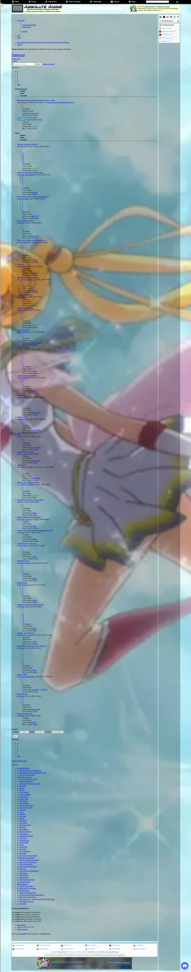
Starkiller (34, 371)
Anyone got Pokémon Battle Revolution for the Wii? (35, 530)
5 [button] (17, 80)
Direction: (48, 732)
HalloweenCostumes (168, 31)
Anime (33, 2)
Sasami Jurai (23, 199)
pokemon (20, 264)
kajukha (22, 223)
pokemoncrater (22, 583)
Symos (21, 533)
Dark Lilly (22, 120)
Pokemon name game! (25, 308)
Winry (21, 310)
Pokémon (18, 55)
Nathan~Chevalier (25, 519)
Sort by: (32, 732)
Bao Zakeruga (24, 332)
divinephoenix (24, 378)
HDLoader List (116, 949)
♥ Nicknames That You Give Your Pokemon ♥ (33, 197)
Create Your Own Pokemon (26, 543)
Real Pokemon (22, 694)
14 (23, 622)
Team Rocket (21, 465)
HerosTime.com (166, 34)
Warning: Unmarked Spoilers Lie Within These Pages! (43, 11)
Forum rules (16, 59)
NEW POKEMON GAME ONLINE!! (29, 517)
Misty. (19, 434)
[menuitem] (29, 25)
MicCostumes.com (167, 38)
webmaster (23, 102)
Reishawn (22, 297)
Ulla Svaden (23, 546)
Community (97, 2)
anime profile (149, 7)
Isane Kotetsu (36, 709)
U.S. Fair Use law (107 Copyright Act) (114, 955)
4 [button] (17, 78)
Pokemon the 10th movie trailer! (28, 482)
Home (17, 2)
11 (23, 157)
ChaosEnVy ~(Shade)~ (39, 690)
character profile (163, 7)
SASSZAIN (35, 168)
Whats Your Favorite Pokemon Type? (30, 173)
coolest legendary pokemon (27, 376)
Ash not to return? (23, 330)
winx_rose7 (23, 397)
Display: (16, 732)
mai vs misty (21, 395)
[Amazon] (178, 17)
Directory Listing (140, 949)
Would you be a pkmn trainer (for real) (30, 604)
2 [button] (17, 74)
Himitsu (21, 607)
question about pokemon (26, 633)
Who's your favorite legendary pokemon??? (32, 240)
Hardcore (34, 260)
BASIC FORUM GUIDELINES (27, 118)
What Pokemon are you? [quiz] (28, 277)
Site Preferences (167, 21)
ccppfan (34, 513)
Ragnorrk (34, 192)
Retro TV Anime (75, 2)
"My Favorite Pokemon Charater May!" (30, 500)
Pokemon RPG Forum (24, 295)
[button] (18, 84)
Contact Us (73, 952)
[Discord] (174, 17)
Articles (116, 2)
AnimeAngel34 (36, 343)
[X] (164, 17)
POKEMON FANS (23, 561)
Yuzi (20, 454)
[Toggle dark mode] (177, 2)
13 (23, 162)
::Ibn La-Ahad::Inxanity (27, 677)
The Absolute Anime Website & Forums (60, 102)
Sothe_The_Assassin (26, 635)
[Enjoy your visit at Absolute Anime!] (43, 7)
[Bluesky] (167, 17)
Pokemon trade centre (25, 714)
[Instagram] (171, 17)
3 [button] (17, 76)
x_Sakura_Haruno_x (26, 280)
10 (23, 155)
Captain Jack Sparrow (27, 175)
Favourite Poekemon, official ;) (27, 144)
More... (133, 2)
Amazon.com (166, 28)
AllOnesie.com (166, 41)
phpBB (23, 934)
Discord (60, 49)
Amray (21, 437)
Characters (52, 2)
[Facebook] (160, 17)
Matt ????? (35, 216)
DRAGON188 (36, 413)
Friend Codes (22, 674)
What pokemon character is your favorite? (31, 646)
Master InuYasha (25, 563)
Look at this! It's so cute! (25, 452)
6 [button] (17, 82)
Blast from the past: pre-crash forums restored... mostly (36, 100)
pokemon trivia (22, 417)
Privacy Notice (82, 952)
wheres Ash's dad (23, 347)
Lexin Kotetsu (36, 430)
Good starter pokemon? (25, 221)
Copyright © (54, 952)
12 (23, 160)
